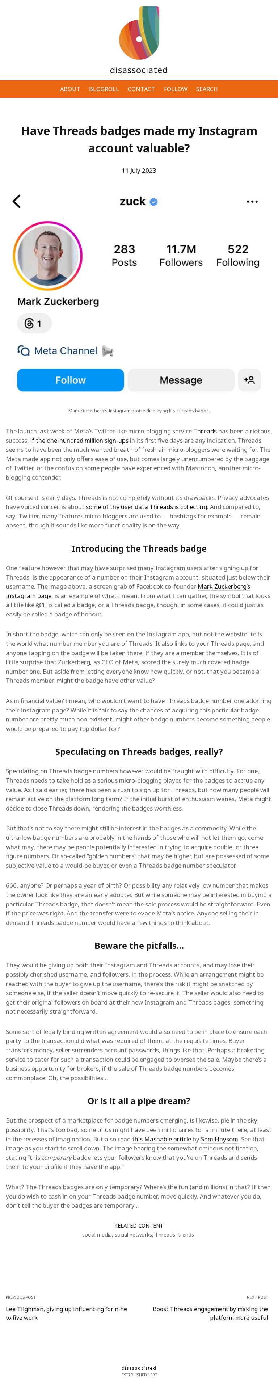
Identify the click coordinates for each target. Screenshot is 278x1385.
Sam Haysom (219, 1139)
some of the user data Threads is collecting (146, 506)
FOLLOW (176, 89)
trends (186, 1234)
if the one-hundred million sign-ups (79, 440)
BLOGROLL (104, 89)
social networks (133, 1234)
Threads (205, 431)
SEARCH (207, 89)
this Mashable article (161, 1139)
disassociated (139, 70)
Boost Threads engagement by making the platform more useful (210, 1313)
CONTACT (141, 89)
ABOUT (70, 89)
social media (97, 1234)
